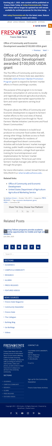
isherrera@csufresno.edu (30, 173)
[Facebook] (6, 247)
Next (45, 50)
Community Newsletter (14, 307)
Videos (7, 332)
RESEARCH (9, 275)
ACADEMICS (10, 265)
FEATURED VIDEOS (12, 290)
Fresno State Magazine (14, 302)
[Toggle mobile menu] (48, 32)
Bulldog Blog (10, 322)
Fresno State (10, 312)
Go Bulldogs (10, 327)
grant (35, 200)
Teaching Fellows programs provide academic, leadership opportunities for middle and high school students (26, 232)
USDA (6, 202)
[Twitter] (12, 247)
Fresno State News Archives (38, 388)
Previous (37, 50)
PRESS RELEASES (11, 285)
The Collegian (10, 317)
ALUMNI (8, 280)
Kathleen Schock (11, 198)
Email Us (31, 363)
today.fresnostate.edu (32, 5)
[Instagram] (25, 247)
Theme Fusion (30, 408)
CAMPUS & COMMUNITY (15, 270)
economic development (24, 200)
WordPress (20, 408)
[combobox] (26, 254)
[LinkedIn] (38, 247)
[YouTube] (19, 247)
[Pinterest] (32, 247)
